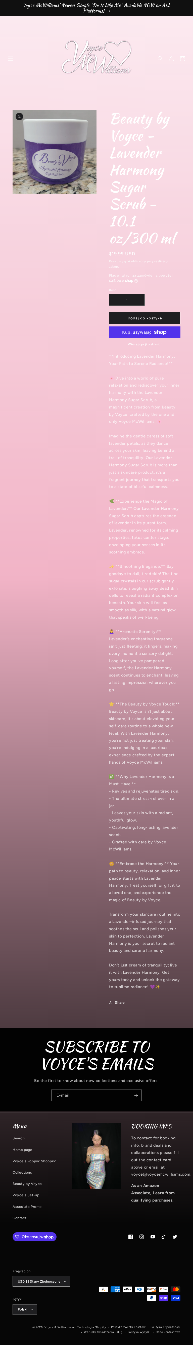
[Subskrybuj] (135, 1095)
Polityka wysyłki (139, 1332)
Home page (22, 1150)
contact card (159, 1159)
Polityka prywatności (165, 1327)
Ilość (113, 290)
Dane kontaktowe (168, 1332)
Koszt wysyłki (119, 261)
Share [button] (120, 1002)
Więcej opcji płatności (145, 344)
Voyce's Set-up (26, 1195)
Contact (19, 1218)
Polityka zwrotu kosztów (128, 1327)
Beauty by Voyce (27, 1184)
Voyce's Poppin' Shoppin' (34, 1161)
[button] (10, 58)
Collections (22, 1172)
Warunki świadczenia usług (103, 1332)
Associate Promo (27, 1207)
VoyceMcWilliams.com (60, 1327)
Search (19, 1138)
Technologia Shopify (91, 1327)
